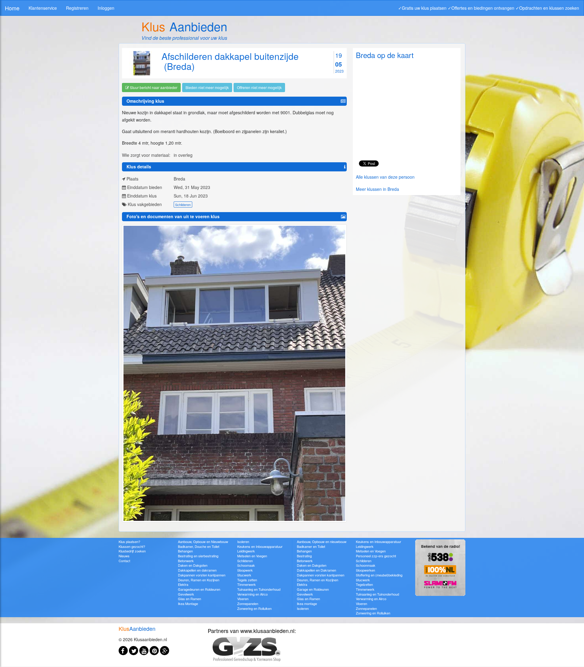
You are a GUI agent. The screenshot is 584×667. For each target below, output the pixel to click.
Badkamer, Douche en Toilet (198, 546)
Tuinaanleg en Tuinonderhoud (258, 589)
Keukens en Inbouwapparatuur (260, 546)
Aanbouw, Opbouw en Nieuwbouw (203, 541)
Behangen (185, 550)
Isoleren (243, 541)
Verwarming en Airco (252, 594)
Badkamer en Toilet (311, 546)
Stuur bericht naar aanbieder (153, 87)
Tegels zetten (247, 579)
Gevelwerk (186, 594)
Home (12, 8)
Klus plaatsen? (129, 541)
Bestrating (304, 555)
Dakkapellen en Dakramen (316, 570)
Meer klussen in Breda (377, 189)
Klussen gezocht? (132, 546)
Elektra (183, 584)
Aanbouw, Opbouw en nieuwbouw (321, 541)
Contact (124, 560)
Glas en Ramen (189, 598)
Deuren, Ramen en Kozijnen (198, 579)
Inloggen (106, 8)
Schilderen (183, 204)
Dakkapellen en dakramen (197, 570)
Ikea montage (307, 603)
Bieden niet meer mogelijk (207, 87)
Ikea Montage (188, 603)
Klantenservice (43, 8)
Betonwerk (186, 560)
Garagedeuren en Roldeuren (199, 589)
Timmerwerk (246, 584)
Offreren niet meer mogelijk (259, 87)
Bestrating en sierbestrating (198, 555)
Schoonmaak (365, 565)
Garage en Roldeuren (313, 589)
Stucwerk (244, 574)
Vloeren (243, 598)
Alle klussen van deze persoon (385, 177)
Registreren (77, 8)
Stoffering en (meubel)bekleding (379, 574)
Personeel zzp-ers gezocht (376, 555)
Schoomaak (246, 565)
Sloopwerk (245, 570)
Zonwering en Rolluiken (254, 608)
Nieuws (124, 555)
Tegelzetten (364, 584)
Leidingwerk (246, 550)
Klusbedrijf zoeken (132, 550)
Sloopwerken (365, 570)
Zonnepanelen (247, 603)
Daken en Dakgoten (192, 565)
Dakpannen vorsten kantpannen (201, 574)
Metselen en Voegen (252, 555)
